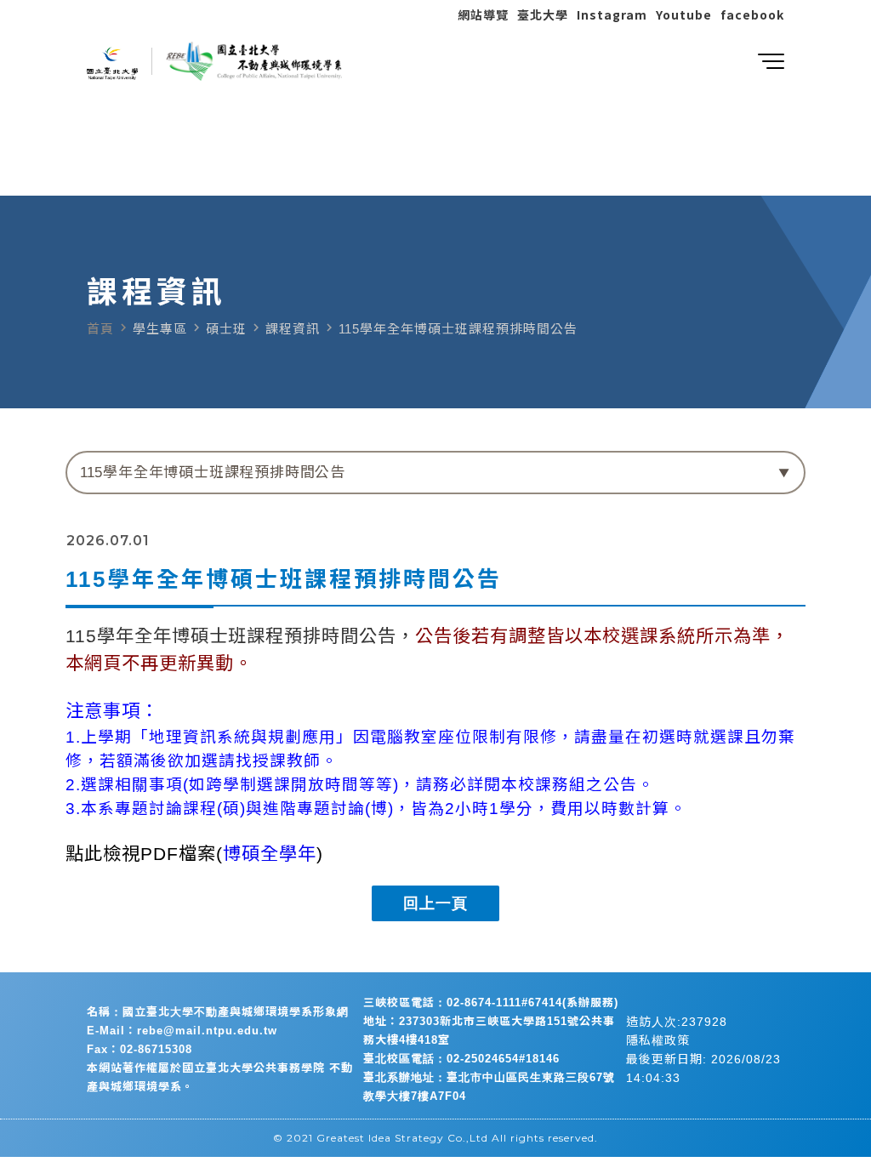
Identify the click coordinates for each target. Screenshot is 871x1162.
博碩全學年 (269, 854)
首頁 (100, 329)
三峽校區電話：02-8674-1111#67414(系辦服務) (490, 1002)
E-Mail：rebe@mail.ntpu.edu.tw (182, 1030)
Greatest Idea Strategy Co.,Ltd (402, 1137)
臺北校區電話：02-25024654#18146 (461, 1058)
